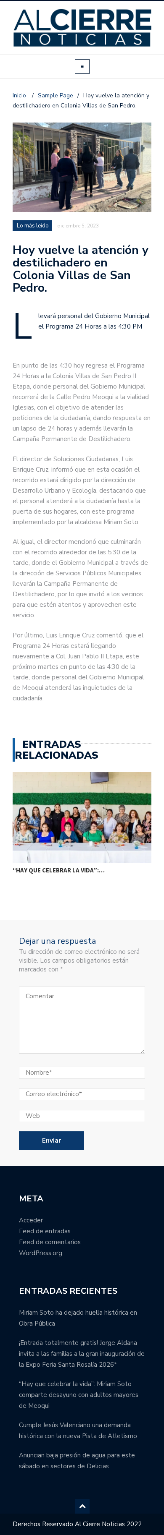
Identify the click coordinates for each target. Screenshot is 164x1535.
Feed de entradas (45, 1231)
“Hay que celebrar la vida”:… (59, 870)
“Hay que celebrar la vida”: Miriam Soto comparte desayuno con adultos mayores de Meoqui (78, 1395)
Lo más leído (33, 226)
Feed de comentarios (50, 1242)
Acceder (31, 1220)
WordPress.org (40, 1253)
